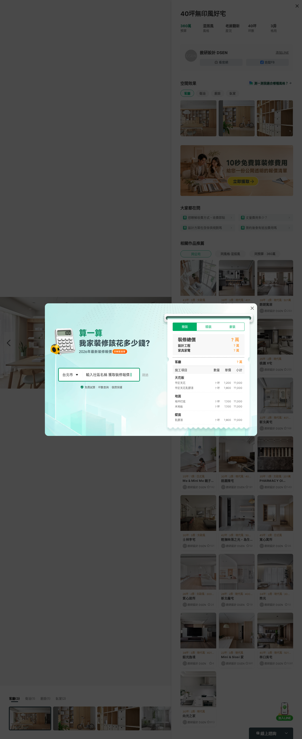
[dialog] (151, 369)
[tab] (185, 327)
